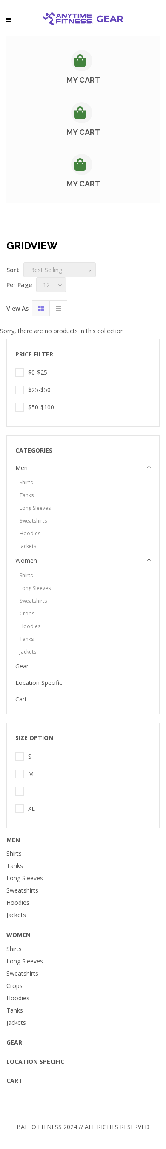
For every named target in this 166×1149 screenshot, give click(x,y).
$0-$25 (37, 372)
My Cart (83, 79)
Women (26, 560)
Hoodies (30, 533)
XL (31, 808)
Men (21, 468)
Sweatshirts (33, 520)
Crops (27, 613)
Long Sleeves (35, 508)
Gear (22, 666)
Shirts (26, 482)
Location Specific (38, 683)
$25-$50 (39, 390)
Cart (21, 699)
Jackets (28, 546)
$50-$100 (41, 407)
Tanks (27, 495)
